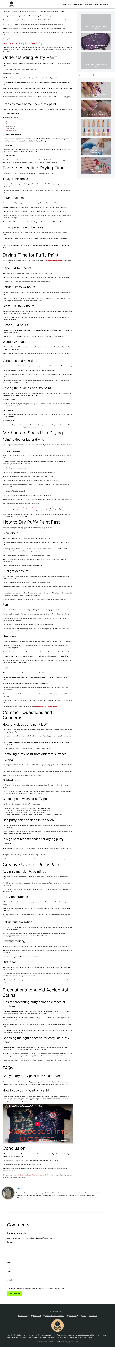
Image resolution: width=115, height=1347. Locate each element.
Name (9, 1263)
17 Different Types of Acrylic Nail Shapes (96, 132)
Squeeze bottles (11, 130)
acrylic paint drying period (53, 260)
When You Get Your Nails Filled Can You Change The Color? (96, 95)
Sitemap (84, 1316)
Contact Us (93, 1316)
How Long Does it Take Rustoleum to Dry (33, 1175)
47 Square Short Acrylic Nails (96, 115)
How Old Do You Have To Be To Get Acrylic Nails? (96, 170)
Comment (11, 1242)
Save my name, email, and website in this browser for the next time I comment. (37, 1288)
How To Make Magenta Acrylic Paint (96, 27)
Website (10, 1280)
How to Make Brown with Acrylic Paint (96, 65)
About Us (36, 1316)
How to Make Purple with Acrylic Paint (96, 46)
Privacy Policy (23, 1316)
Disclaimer (73, 1316)
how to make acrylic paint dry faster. (45, 706)
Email (9, 1271)
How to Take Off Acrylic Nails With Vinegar (96, 151)
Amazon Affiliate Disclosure (54, 1316)
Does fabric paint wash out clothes (29, 508)
